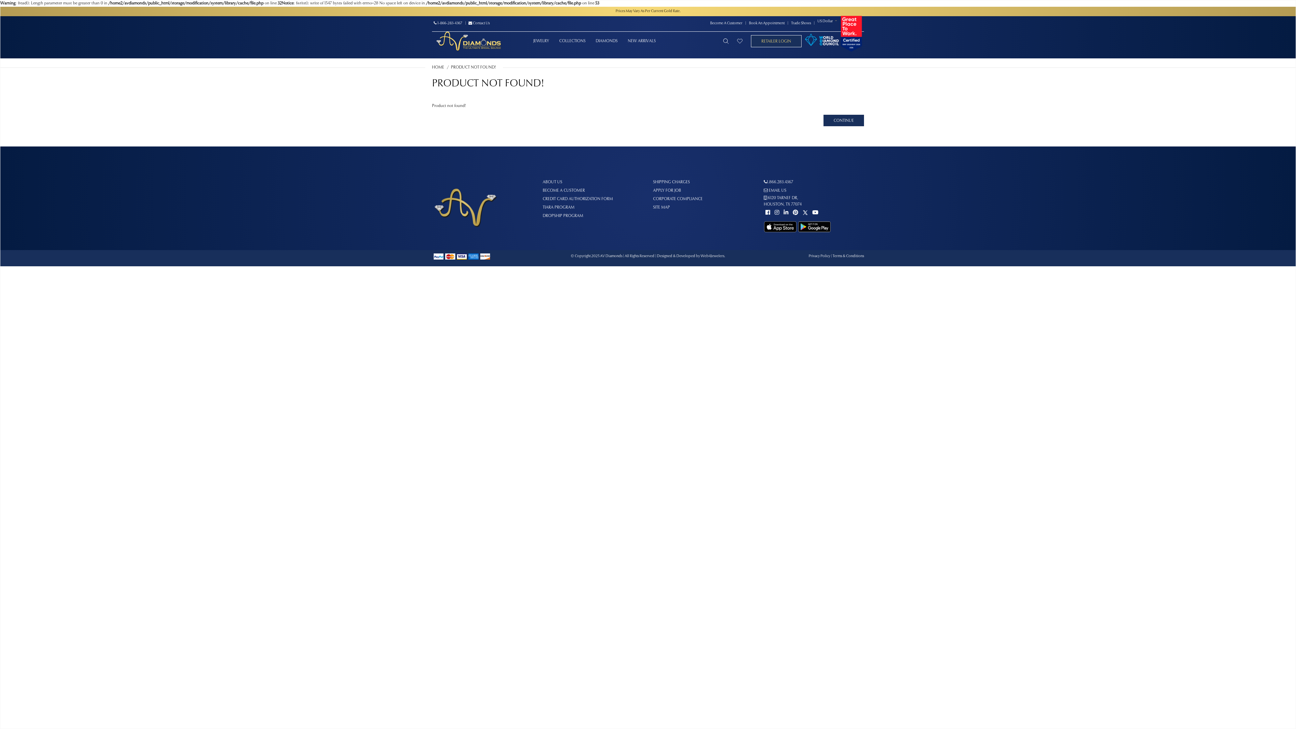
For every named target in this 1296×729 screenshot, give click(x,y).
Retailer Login (776, 41)
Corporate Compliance (678, 199)
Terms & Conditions (848, 256)
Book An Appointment (767, 23)
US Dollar (825, 21)
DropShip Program (563, 216)
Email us (777, 191)
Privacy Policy (819, 256)
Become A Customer (726, 23)
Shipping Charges (671, 182)
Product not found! (473, 67)
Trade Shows (801, 23)
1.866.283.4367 (780, 182)
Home (438, 67)
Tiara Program (558, 208)
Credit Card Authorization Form (578, 199)
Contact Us (481, 23)
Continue (844, 121)
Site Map (661, 208)
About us (552, 182)
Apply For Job (667, 191)
